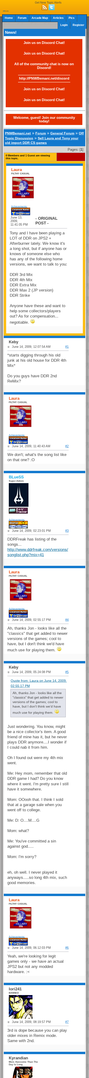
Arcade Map (40, 18)
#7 (67, 1022)
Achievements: (19, 206)
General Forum (62, 133)
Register (78, 25)
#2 (67, 446)
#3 (67, 531)
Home (9, 18)
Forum (22, 18)
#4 (67, 620)
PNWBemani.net (18, 133)
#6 (67, 947)
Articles (58, 18)
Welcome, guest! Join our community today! (44, 119)
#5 (67, 672)
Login (64, 25)
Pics (72, 18)
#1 (67, 346)
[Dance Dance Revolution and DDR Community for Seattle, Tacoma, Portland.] (6, 10)
